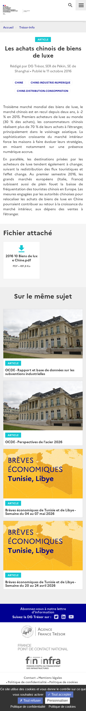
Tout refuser (32, 700)
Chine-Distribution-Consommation (42, 90)
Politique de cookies (63, 682)
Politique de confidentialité (27, 682)
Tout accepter (61, 694)
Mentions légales (50, 677)
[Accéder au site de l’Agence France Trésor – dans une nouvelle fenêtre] (43, 631)
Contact (30, 677)
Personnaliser (57, 700)
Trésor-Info (27, 27)
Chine (19, 82)
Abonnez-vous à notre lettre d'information (43, 610)
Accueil (8, 27)
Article (43, 39)
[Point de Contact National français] (43, 646)
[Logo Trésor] (37, 11)
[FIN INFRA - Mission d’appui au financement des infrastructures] (43, 662)
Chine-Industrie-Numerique (50, 82)
